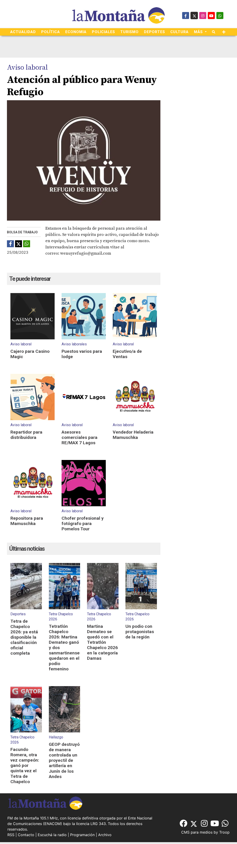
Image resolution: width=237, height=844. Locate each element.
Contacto (26, 834)
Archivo (105, 834)
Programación (82, 834)
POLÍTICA (50, 32)
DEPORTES (154, 32)
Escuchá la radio (52, 834)
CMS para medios (196, 832)
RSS (10, 834)
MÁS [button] (199, 32)
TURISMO (129, 32)
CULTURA (179, 32)
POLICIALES (103, 32)
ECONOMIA (76, 32)
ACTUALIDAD (23, 32)
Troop (224, 832)
